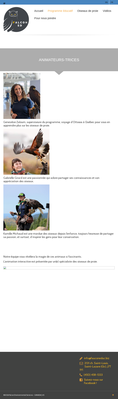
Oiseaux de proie (87, 10)
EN (106, 2)
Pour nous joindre (45, 18)
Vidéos (107, 10)
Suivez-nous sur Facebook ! (93, 381)
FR (112, 2)
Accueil (38, 10)
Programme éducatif (60, 10)
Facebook (5, 2)
